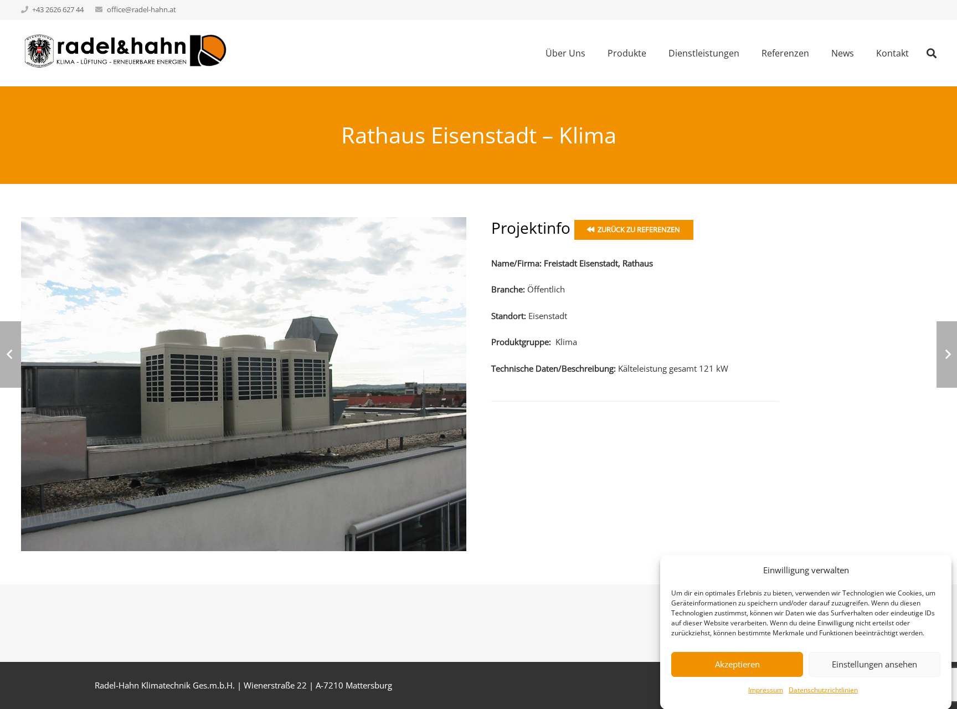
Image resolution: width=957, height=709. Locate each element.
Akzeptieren (737, 664)
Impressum (765, 690)
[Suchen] (931, 53)
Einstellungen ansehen (874, 664)
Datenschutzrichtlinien (823, 690)
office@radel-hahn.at (141, 9)
